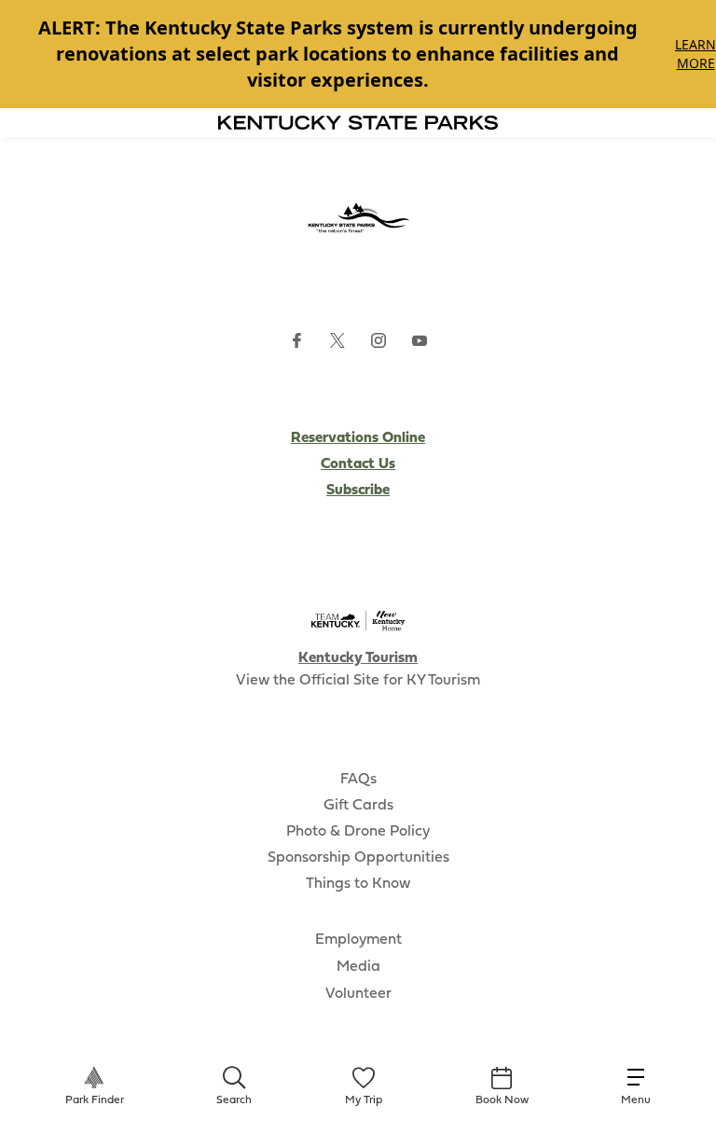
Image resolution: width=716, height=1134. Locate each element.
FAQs (358, 779)
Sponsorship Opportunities (358, 857)
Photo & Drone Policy (358, 831)
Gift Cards (358, 805)
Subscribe (358, 490)
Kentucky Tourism (358, 658)
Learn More (695, 53)
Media (358, 967)
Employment (358, 940)
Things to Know (358, 884)
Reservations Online (358, 438)
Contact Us (358, 464)
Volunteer (358, 994)
